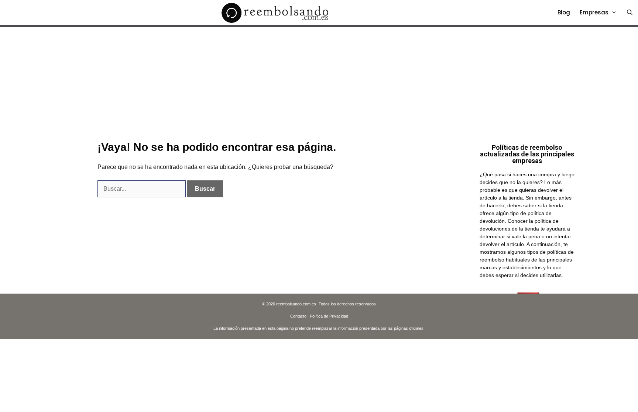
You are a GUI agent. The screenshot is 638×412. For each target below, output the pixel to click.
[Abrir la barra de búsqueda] (629, 12)
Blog (564, 12)
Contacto (298, 316)
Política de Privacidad (329, 316)
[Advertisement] (319, 82)
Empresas (594, 12)
